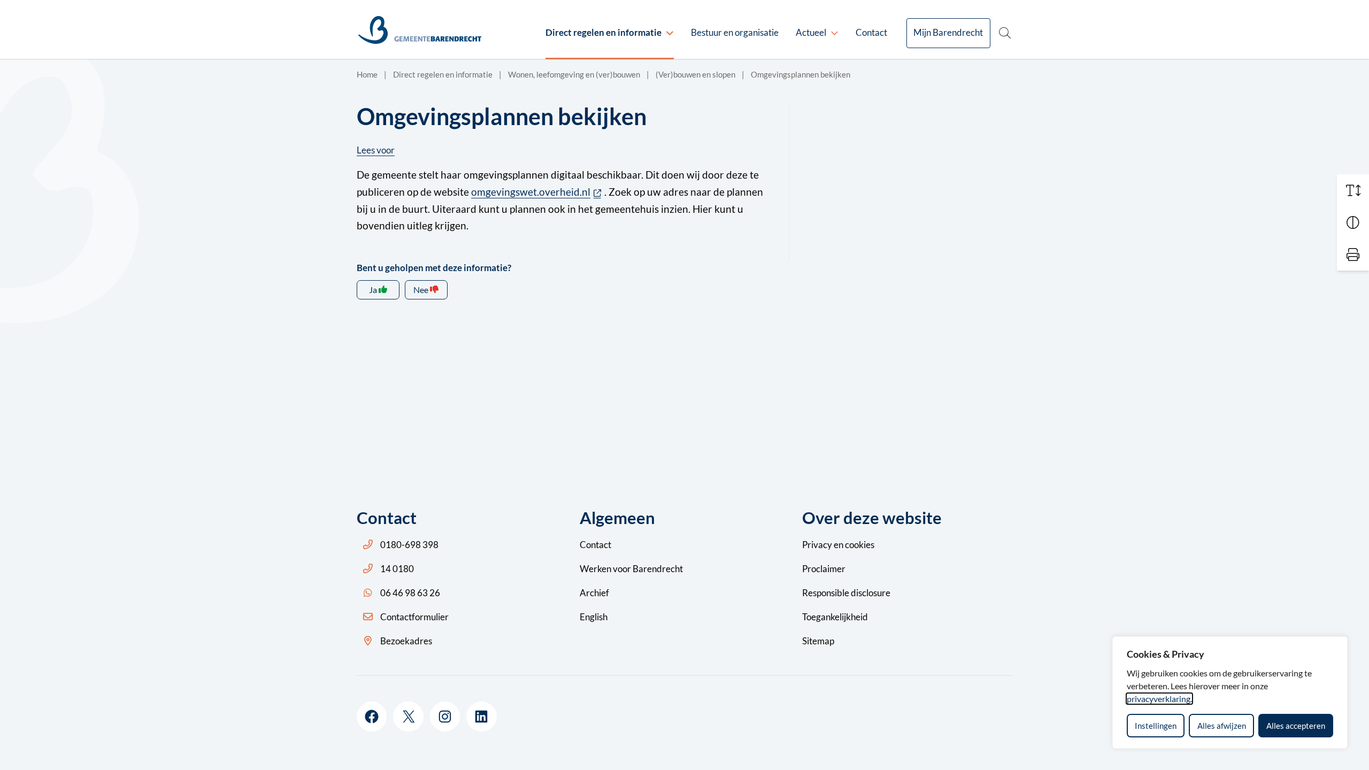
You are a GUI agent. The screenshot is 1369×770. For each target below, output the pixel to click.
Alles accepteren (1295, 725)
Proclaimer (823, 568)
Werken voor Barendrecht (631, 568)
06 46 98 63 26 (410, 592)
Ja (373, 289)
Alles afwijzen (1221, 725)
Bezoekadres (406, 640)
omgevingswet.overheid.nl (537, 192)
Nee (420, 289)
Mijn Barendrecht (948, 32)
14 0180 (397, 568)
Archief (594, 592)
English (593, 616)
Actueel (811, 32)
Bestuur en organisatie (735, 32)
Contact (871, 32)
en (838, 544)
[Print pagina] (1353, 254)
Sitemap (818, 640)
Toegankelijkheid (835, 616)
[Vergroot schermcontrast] (1353, 222)
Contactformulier (414, 616)
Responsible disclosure (846, 592)
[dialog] (1230, 692)
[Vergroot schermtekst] (1353, 190)
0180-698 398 (409, 544)
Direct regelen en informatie (603, 32)
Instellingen (1155, 725)
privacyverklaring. (1159, 699)
